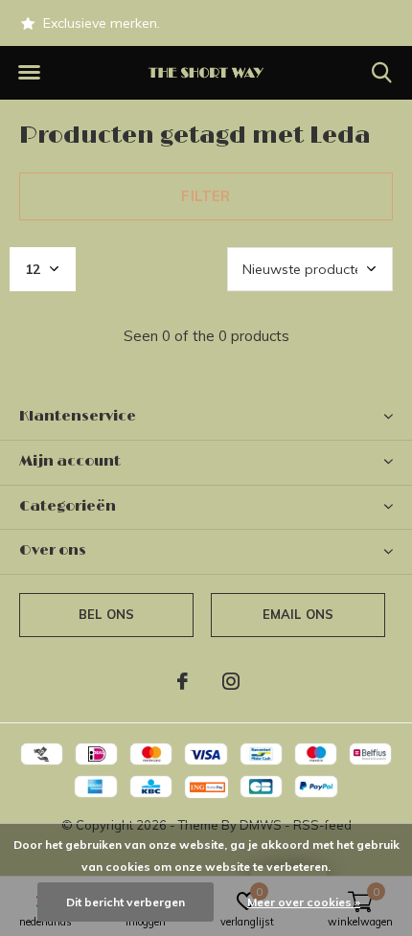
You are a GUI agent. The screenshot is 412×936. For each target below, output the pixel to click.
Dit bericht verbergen (125, 902)
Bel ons (106, 614)
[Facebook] (182, 681)
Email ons (298, 614)
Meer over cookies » (303, 902)
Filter (205, 196)
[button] (28, 73)
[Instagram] (231, 681)
